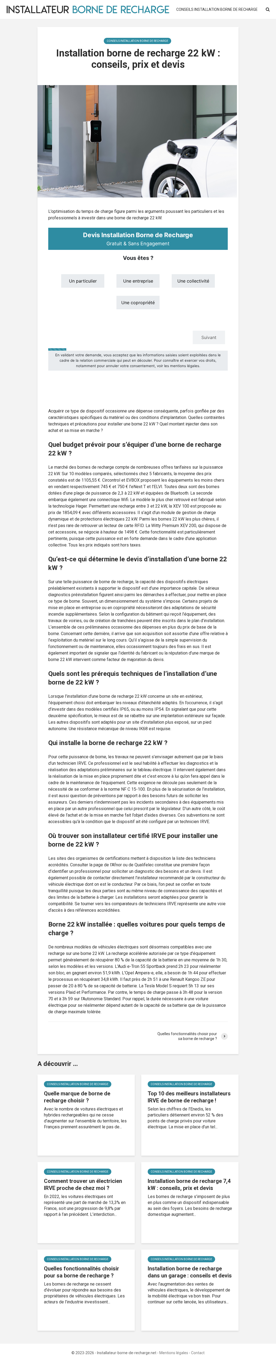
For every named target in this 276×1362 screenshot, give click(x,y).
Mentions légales (173, 1353)
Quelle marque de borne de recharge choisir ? (77, 1097)
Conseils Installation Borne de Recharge (217, 9)
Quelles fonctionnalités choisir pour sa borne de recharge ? (81, 1272)
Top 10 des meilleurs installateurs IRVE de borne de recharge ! (189, 1097)
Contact (198, 1353)
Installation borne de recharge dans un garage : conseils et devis (190, 1272)
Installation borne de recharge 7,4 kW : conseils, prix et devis (189, 1184)
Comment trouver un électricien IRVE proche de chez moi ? (83, 1184)
